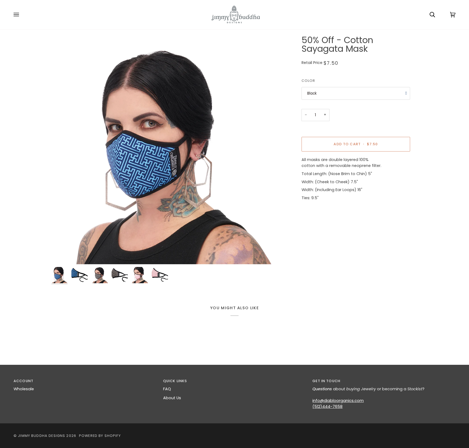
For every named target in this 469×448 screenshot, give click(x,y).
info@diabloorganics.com (338, 400)
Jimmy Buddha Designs (41, 435)
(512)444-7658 (327, 406)
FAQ (167, 389)
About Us (172, 398)
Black (312, 93)
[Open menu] (22, 14)
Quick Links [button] (175, 381)
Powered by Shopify (100, 435)
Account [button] (23, 381)
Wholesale (24, 389)
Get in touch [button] (326, 381)
